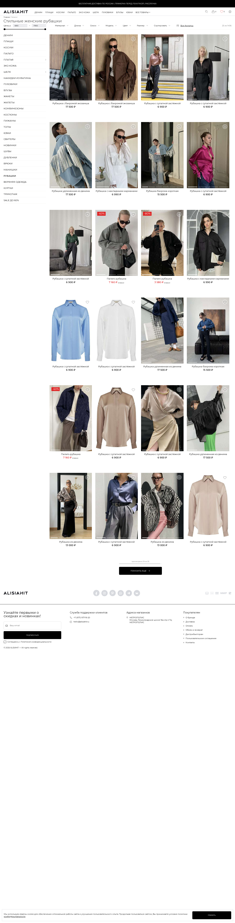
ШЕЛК (96, 12)
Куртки (8, 188)
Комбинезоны (14, 108)
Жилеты (9, 102)
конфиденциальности (14, 916)
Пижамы (10, 120)
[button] (54, 99)
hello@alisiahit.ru (81, 621)
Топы (7, 127)
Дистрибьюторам (194, 634)
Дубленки (10, 157)
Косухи (60, 12)
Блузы (119, 12)
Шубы (7, 151)
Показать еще (138, 571)
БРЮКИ (8, 163)
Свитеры (9, 139)
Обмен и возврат (194, 630)
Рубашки (10, 176)
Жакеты (9, 96)
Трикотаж (10, 194)
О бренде (190, 617)
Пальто (72, 12)
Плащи (49, 12)
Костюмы (10, 114)
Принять (212, 915)
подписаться (32, 635)
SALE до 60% (11, 200)
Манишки (10, 169)
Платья (8, 59)
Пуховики (107, 12)
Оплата (189, 626)
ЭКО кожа (84, 12)
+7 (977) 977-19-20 (82, 617)
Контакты (190, 642)
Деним (38, 12)
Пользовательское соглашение (201, 638)
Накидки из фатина (17, 78)
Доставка (190, 621)
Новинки (10, 145)
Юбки (129, 12)
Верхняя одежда (15, 182)
